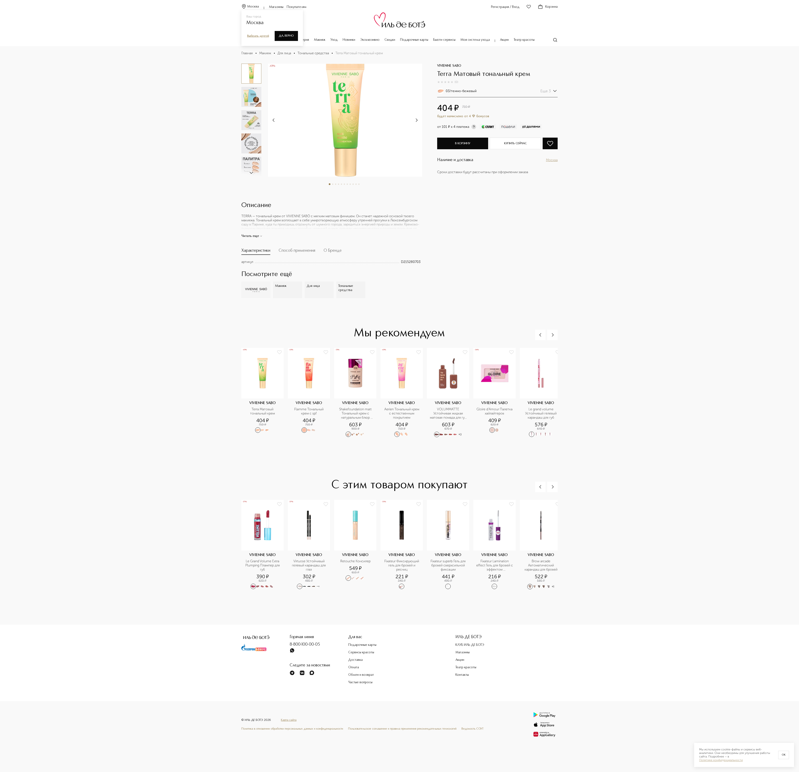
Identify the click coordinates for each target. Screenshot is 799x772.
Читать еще (250, 236)
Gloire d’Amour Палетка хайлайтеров (494, 411)
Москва (253, 6)
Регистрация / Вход (505, 7)
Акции (504, 40)
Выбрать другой (258, 36)
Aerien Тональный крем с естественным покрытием (402, 413)
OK (783, 755)
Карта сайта (289, 720)
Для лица (284, 53)
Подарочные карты (414, 40)
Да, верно (286, 35)
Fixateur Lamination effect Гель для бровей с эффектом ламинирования (494, 565)
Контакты (462, 675)
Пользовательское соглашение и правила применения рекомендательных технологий (402, 728)
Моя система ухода (475, 40)
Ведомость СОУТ (473, 728)
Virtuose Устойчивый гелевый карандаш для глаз (309, 565)
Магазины (276, 7)
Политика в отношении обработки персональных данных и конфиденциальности (292, 728)
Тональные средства (313, 53)
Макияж (319, 40)
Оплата (353, 667)
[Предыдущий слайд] (540, 335)
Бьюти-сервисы (444, 40)
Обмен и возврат (361, 675)
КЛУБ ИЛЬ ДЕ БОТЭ (469, 645)
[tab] (255, 251)
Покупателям (296, 7)
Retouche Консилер (355, 561)
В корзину (462, 143)
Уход (334, 40)
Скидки (390, 40)
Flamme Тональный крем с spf (309, 411)
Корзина (551, 7)
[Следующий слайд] (251, 172)
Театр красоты (524, 40)
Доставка (355, 660)
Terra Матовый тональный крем (262, 411)
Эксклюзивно (370, 40)
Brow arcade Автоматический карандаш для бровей (541, 565)
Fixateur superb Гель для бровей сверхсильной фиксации (448, 565)
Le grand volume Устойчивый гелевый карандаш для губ (541, 413)
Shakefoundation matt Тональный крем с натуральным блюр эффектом (355, 413)
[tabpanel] (331, 262)
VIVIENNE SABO (449, 66)
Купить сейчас (515, 143)
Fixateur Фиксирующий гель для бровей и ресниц (402, 565)
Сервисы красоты (361, 652)
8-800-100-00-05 (305, 645)
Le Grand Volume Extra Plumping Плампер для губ (263, 565)
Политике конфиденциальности (721, 760)
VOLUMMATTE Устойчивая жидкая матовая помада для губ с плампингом (448, 413)
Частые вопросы (360, 682)
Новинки (349, 40)
